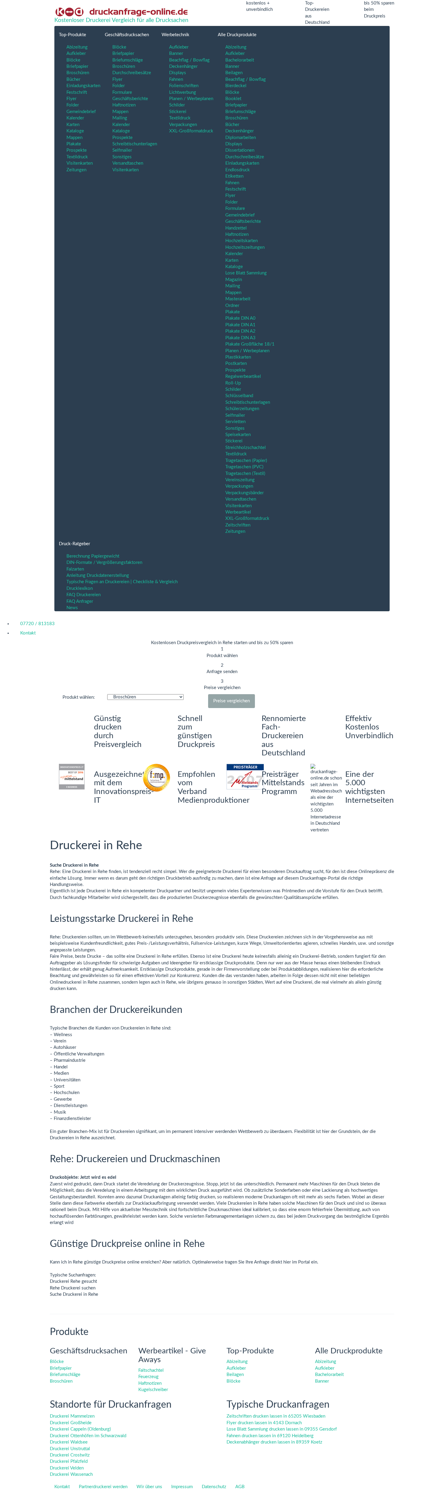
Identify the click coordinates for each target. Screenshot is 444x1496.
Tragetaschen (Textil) (245, 473)
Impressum (182, 1487)
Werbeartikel (238, 512)
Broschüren (77, 73)
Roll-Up (233, 383)
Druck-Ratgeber (74, 544)
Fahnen (176, 79)
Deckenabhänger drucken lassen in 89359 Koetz (274, 1442)
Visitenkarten (79, 163)
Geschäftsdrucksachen (127, 35)
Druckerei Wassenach (71, 1474)
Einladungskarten (83, 86)
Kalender (75, 118)
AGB (240, 1487)
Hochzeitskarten (241, 241)
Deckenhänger (183, 66)
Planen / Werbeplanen (191, 98)
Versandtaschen (127, 163)
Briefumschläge (127, 60)
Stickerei (177, 111)
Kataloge (75, 131)
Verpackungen (183, 124)
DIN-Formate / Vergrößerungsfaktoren (104, 562)
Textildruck (77, 157)
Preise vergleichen (231, 701)
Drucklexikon (79, 588)
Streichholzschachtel (245, 447)
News (72, 608)
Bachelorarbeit (239, 60)
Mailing (119, 118)
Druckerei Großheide (71, 1423)
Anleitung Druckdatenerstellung (97, 575)
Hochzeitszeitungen (245, 247)
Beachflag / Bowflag (189, 60)
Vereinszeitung (240, 480)
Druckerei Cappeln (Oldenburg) (80, 1429)
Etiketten (234, 176)
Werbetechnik (175, 35)
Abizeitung (77, 47)
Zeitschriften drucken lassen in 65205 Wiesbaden (276, 1416)
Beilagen (234, 73)
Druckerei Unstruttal (70, 1449)
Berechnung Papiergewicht (92, 556)
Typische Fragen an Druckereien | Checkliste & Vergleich (122, 582)
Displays (177, 73)
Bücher (73, 79)
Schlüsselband (239, 396)
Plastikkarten (238, 357)
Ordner (232, 305)
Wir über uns (149, 1487)
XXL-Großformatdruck (191, 131)
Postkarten (236, 363)
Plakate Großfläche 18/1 (250, 344)
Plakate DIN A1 (240, 325)
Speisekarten (238, 434)
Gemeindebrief (81, 111)
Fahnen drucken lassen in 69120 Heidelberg (270, 1436)
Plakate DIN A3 (240, 338)
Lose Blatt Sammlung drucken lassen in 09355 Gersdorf (282, 1429)
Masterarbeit (237, 299)
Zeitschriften (237, 525)
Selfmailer (122, 150)
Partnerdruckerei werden (103, 1487)
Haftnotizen (124, 105)
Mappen (74, 137)
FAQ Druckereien (83, 595)
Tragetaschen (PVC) (244, 467)
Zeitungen (76, 170)
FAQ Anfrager (79, 601)
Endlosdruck (237, 170)
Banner (176, 53)
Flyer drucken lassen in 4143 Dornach (264, 1423)
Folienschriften (183, 86)
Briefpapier (77, 66)
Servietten (235, 421)
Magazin (233, 279)
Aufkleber (76, 53)
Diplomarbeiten (240, 137)
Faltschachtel (151, 1370)
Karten (72, 124)
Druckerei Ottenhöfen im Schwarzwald (88, 1436)
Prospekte (76, 150)
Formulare (122, 92)
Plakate (73, 144)
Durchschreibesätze (131, 73)
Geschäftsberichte (130, 98)
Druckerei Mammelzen (72, 1416)
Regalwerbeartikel (243, 376)
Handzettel (236, 228)
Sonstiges (122, 157)
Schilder (177, 105)
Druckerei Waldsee (69, 1442)
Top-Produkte (72, 35)
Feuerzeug (148, 1376)
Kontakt (62, 1487)
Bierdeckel (235, 86)
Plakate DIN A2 (240, 331)
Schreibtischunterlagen (134, 144)
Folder (72, 105)
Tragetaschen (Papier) (246, 460)
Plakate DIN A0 (240, 318)
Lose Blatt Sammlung (246, 273)
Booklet (233, 98)
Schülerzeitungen (242, 408)
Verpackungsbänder (244, 493)
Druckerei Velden (67, 1468)
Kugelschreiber (153, 1389)
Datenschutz (214, 1487)
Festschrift (76, 92)
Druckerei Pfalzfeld (69, 1461)
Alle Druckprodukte (237, 35)
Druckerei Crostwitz (70, 1455)
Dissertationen (239, 150)
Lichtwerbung (182, 92)
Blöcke (73, 60)
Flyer (71, 98)
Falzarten (75, 569)
